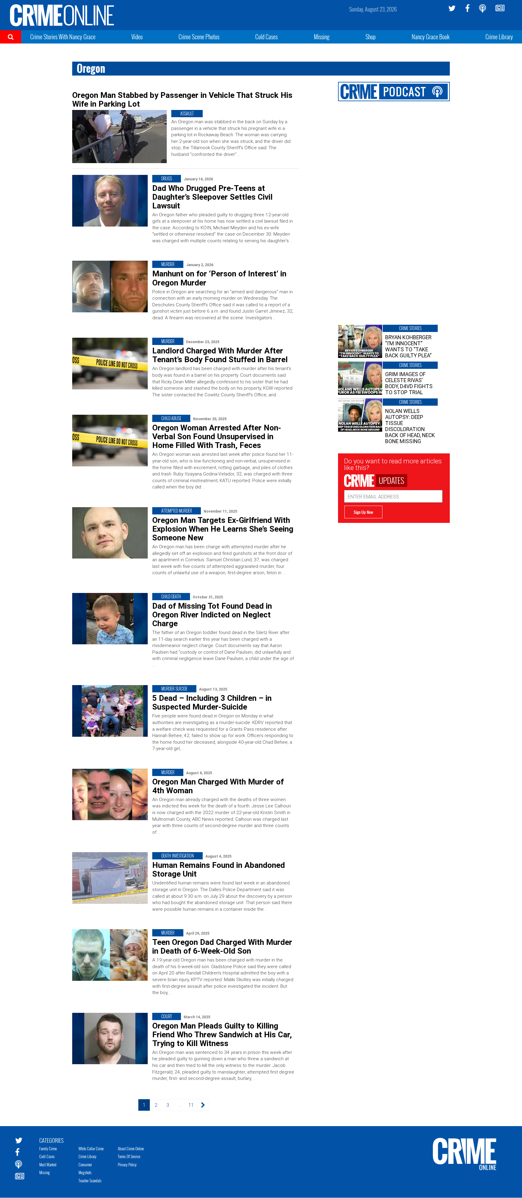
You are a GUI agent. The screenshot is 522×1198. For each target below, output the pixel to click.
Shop (371, 36)
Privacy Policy (127, 1164)
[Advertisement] (394, 565)
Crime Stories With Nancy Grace (62, 36)
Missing (322, 36)
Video (137, 36)
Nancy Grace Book (431, 36)
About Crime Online (131, 1148)
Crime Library (499, 36)
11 (190, 1105)
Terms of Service (129, 1156)
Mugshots (85, 1172)
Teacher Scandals (90, 1180)
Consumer (85, 1164)
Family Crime (48, 1148)
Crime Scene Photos (199, 36)
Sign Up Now (363, 512)
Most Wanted (47, 1164)
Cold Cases (266, 36)
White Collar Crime (91, 1148)
